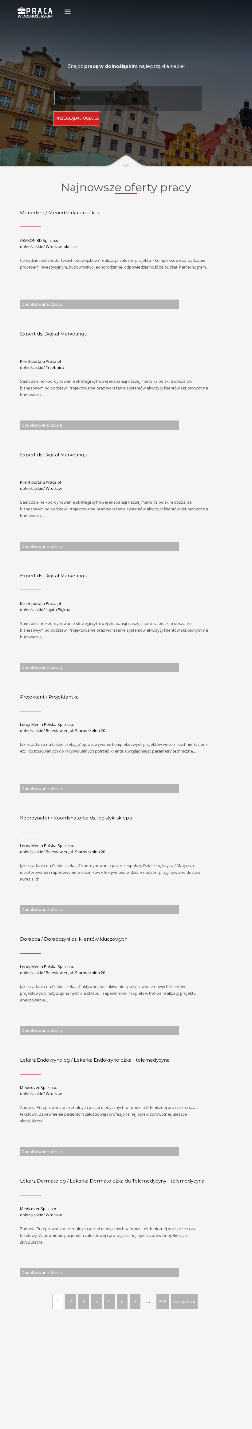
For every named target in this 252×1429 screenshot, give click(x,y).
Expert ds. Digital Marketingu (53, 334)
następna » (184, 1301)
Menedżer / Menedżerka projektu (59, 212)
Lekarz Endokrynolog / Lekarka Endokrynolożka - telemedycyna (95, 1060)
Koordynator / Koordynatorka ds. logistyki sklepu (76, 818)
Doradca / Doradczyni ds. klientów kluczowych (74, 939)
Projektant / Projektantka (49, 697)
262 (162, 1301)
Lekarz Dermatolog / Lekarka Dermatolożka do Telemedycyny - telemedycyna (112, 1181)
